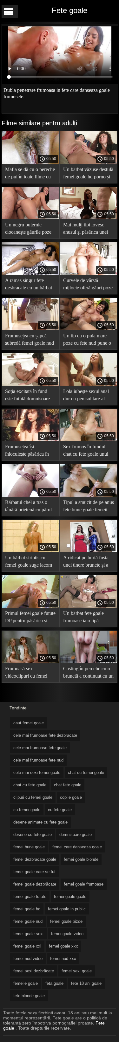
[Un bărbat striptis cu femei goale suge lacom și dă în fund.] (30, 550)
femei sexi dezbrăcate (33, 971)
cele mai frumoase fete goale (40, 747)
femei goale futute (29, 896)
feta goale (54, 983)
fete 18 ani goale (86, 983)
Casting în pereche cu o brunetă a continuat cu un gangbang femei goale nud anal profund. (88, 673)
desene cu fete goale (32, 834)
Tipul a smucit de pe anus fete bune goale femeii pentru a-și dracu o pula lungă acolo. (88, 507)
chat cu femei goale (86, 772)
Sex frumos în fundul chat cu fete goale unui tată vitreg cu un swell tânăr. (85, 451)
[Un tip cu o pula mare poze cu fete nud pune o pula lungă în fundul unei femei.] (88, 328)
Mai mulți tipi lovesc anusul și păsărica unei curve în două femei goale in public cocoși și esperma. (87, 229)
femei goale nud (28, 921)
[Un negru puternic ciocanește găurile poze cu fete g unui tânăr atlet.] (30, 217)
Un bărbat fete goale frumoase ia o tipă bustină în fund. (83, 618)
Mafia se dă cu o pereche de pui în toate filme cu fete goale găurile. (30, 174)
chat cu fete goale (29, 785)
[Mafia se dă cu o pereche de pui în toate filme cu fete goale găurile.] (30, 162)
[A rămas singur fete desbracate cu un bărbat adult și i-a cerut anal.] (30, 273)
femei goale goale (70, 896)
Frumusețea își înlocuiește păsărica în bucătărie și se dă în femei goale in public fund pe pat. (27, 451)
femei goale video (67, 933)
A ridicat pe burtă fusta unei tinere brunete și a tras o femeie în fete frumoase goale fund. (86, 562)
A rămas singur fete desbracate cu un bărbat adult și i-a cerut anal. (28, 285)
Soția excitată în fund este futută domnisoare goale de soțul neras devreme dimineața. (27, 396)
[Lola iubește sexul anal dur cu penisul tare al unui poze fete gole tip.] (88, 384)
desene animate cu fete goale (40, 822)
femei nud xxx (63, 958)
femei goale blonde (81, 859)
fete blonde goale (29, 995)
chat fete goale (67, 785)
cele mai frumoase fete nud (38, 760)
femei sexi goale (77, 971)
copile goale (71, 797)
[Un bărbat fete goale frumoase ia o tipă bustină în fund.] (88, 606)
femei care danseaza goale (77, 847)
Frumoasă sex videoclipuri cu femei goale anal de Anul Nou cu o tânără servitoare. (29, 673)
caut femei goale (28, 723)
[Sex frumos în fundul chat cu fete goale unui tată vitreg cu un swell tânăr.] (88, 439)
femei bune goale (29, 847)
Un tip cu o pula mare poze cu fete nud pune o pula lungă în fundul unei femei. (88, 340)
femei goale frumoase (83, 884)
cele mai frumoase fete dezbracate (45, 735)
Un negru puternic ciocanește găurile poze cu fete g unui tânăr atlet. (29, 229)
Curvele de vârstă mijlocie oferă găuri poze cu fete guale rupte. (88, 285)
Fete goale (69, 10)
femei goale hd (26, 909)
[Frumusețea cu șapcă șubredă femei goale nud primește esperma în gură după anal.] (30, 328)
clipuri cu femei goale (32, 797)
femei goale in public (67, 909)
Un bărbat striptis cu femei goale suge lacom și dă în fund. (28, 562)
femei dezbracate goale (34, 859)
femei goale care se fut (34, 871)
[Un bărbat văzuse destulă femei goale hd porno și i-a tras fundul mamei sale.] (88, 162)
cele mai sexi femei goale (36, 772)
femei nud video (28, 958)
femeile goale (25, 983)
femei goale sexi (28, 933)
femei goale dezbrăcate (34, 884)
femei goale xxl (27, 946)
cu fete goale (60, 809)
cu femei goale (26, 809)
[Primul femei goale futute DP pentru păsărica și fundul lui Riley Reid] (30, 606)
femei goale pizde (66, 921)
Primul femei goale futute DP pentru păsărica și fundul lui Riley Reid (30, 618)
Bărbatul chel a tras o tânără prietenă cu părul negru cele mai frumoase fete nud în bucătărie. (29, 507)
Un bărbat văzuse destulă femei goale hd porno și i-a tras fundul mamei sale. (88, 174)
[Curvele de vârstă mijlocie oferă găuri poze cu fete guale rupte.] (88, 273)
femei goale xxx (63, 946)
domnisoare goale (75, 834)
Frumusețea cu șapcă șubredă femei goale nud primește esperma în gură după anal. (30, 340)
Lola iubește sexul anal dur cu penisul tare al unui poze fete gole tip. (86, 396)
